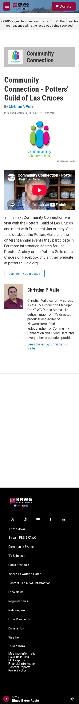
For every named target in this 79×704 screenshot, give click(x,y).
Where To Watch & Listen (24, 574)
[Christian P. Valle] (13, 296)
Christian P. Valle (21, 107)
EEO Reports (16, 660)
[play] (6, 699)
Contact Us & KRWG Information (29, 583)
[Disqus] (39, 430)
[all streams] (73, 698)
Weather (14, 637)
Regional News (18, 601)
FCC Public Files (18, 657)
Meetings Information (22, 653)
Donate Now (16, 628)
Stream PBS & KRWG (22, 537)
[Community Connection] (15, 57)
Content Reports (19, 667)
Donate (65, 6)
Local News (15, 592)
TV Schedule (16, 555)
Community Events (21, 546)
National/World (18, 610)
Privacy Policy (17, 670)
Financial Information (22, 663)
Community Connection (40, 57)
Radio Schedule (18, 565)
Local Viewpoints (19, 619)
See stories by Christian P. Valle (47, 346)
